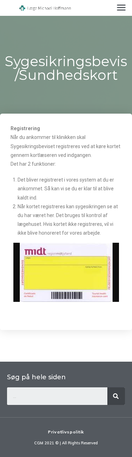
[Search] (116, 396)
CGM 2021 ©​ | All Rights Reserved (66, 442)
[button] (121, 7)
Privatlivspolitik (66, 431)
